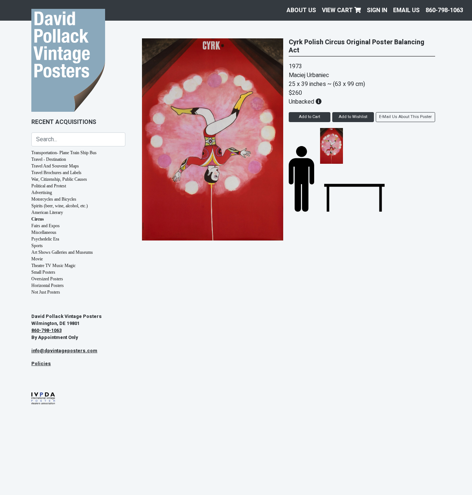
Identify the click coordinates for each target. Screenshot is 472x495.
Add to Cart (309, 117)
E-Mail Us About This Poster (405, 117)
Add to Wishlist (353, 117)
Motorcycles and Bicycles (53, 199)
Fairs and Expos (45, 225)
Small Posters (43, 272)
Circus (37, 219)
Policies (41, 363)
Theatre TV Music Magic (53, 265)
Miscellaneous (43, 232)
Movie (37, 259)
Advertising (41, 192)
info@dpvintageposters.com (64, 350)
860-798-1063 (444, 10)
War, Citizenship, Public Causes (59, 179)
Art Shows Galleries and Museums (62, 252)
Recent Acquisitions (63, 122)
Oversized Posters (47, 278)
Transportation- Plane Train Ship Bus (64, 152)
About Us (301, 10)
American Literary (47, 212)
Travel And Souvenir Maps (55, 166)
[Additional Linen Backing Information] (319, 101)
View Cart (338, 10)
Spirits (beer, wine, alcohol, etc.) (59, 205)
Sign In (377, 10)
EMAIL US (406, 10)
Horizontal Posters (47, 285)
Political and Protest (48, 185)
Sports (37, 245)
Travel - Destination (48, 159)
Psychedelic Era (45, 239)
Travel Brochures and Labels (56, 172)
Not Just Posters (45, 292)
